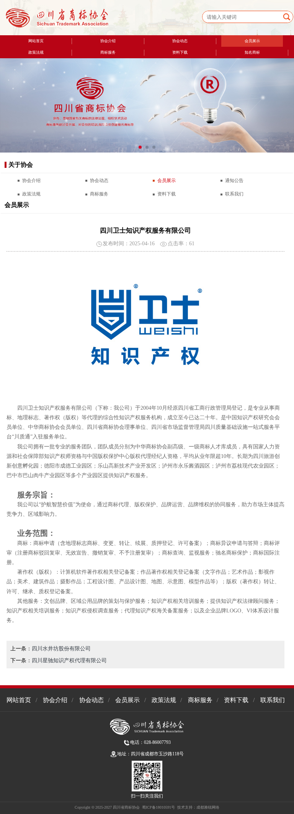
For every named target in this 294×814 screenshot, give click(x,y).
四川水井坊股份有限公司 (61, 649)
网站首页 (36, 41)
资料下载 (180, 52)
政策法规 (36, 52)
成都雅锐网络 (207, 807)
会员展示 (252, 41)
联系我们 (234, 194)
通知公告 (234, 180)
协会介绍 (108, 41)
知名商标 (252, 52)
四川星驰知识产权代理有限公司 (69, 660)
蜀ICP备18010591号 (158, 807)
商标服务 (108, 52)
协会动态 (180, 41)
